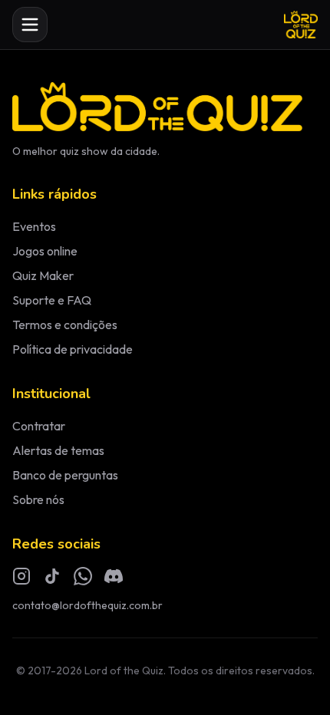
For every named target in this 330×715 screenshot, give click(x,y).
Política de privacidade (72, 349)
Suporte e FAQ (51, 300)
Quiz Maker (43, 275)
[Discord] (113, 576)
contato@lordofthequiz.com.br (87, 605)
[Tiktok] (52, 576)
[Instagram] (21, 576)
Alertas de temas (58, 450)
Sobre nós (38, 499)
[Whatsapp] (83, 576)
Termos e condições (64, 324)
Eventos (34, 226)
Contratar (38, 425)
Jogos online (45, 251)
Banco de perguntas (65, 475)
